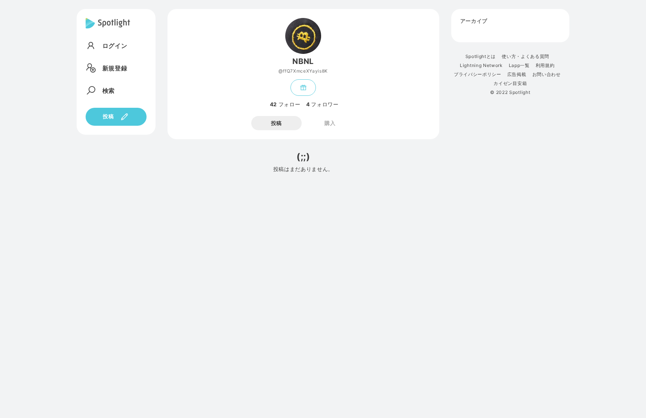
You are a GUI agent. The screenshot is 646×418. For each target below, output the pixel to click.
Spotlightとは (480, 56)
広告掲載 (516, 74)
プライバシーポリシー (477, 74)
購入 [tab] (329, 123)
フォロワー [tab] (322, 104)
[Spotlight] (108, 29)
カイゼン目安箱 (510, 83)
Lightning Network (481, 65)
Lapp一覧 (519, 65)
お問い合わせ (546, 74)
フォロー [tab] (285, 104)
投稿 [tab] (276, 123)
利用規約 (545, 65)
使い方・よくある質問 (525, 56)
